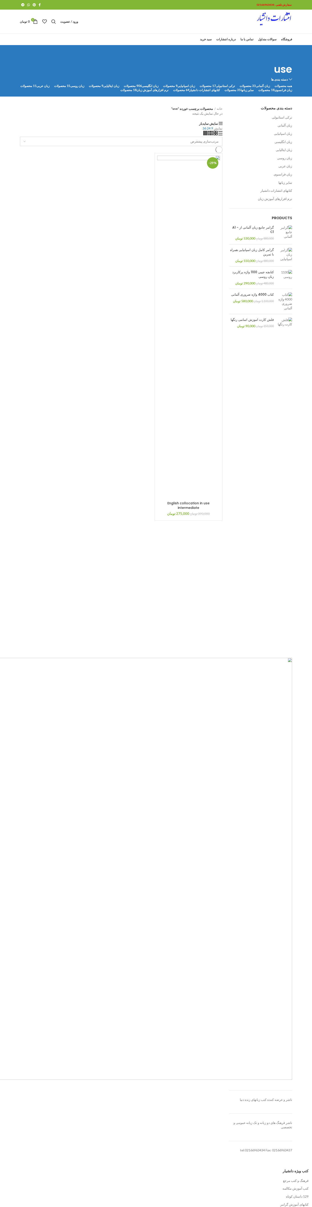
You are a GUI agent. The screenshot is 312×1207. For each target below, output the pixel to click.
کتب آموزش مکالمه (296, 1188)
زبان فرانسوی (283, 174)
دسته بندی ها (279, 79)
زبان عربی (285, 166)
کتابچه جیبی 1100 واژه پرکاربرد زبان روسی (253, 274)
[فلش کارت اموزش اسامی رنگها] (284, 323)
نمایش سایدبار (208, 123)
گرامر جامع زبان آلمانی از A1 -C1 (253, 229)
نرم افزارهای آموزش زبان (275, 199)
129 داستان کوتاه (297, 1196)
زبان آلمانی (285, 125)
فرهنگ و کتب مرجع (296, 1181)
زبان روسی (284, 158)
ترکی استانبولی (282, 117)
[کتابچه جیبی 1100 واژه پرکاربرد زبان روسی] (284, 277)
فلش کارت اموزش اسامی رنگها (252, 320)
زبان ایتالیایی (284, 150)
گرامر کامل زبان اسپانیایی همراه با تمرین (252, 252)
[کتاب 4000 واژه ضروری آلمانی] (284, 301)
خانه (219, 109)
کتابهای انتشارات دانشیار (276, 190)
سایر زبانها (285, 182)
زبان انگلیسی (283, 142)
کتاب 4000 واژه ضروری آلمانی (252, 294)
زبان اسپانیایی (283, 133)
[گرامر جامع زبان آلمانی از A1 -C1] (284, 233)
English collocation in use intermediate (188, 505)
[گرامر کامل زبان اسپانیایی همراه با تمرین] (284, 255)
